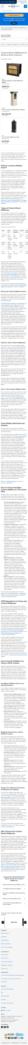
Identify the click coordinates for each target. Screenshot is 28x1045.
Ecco (3, 135)
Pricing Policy (4, 968)
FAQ (2, 992)
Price (3, 44)
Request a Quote (14, 15)
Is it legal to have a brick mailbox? (12, 888)
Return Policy (4, 954)
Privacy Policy (4, 958)
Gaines (3, 79)
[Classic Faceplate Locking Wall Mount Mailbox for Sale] (14, 69)
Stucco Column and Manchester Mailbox (13, 109)
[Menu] (2, 6)
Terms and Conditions (6, 961)
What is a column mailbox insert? (12, 898)
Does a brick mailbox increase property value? (13, 893)
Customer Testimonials (7, 1003)
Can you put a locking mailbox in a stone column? (12, 903)
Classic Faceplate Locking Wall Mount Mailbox (12, 81)
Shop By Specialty (6, 943)
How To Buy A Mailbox (6, 947)
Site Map (3, 999)
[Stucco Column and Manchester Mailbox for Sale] (14, 98)
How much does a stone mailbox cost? (13, 884)
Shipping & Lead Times (7, 965)
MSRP (12, 18)
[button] (25, 6)
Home (2, 27)
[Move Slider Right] (25, 922)
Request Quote (5, 933)
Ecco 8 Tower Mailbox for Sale (10, 137)
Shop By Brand (5, 940)
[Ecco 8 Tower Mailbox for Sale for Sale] (14, 126)
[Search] (25, 10)
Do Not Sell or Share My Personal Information (12, 975)
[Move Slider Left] (2, 922)
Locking (8, 44)
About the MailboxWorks (7, 989)
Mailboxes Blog (5, 996)
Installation (4, 936)
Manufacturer (16, 44)
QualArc (3, 108)
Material (23, 44)
